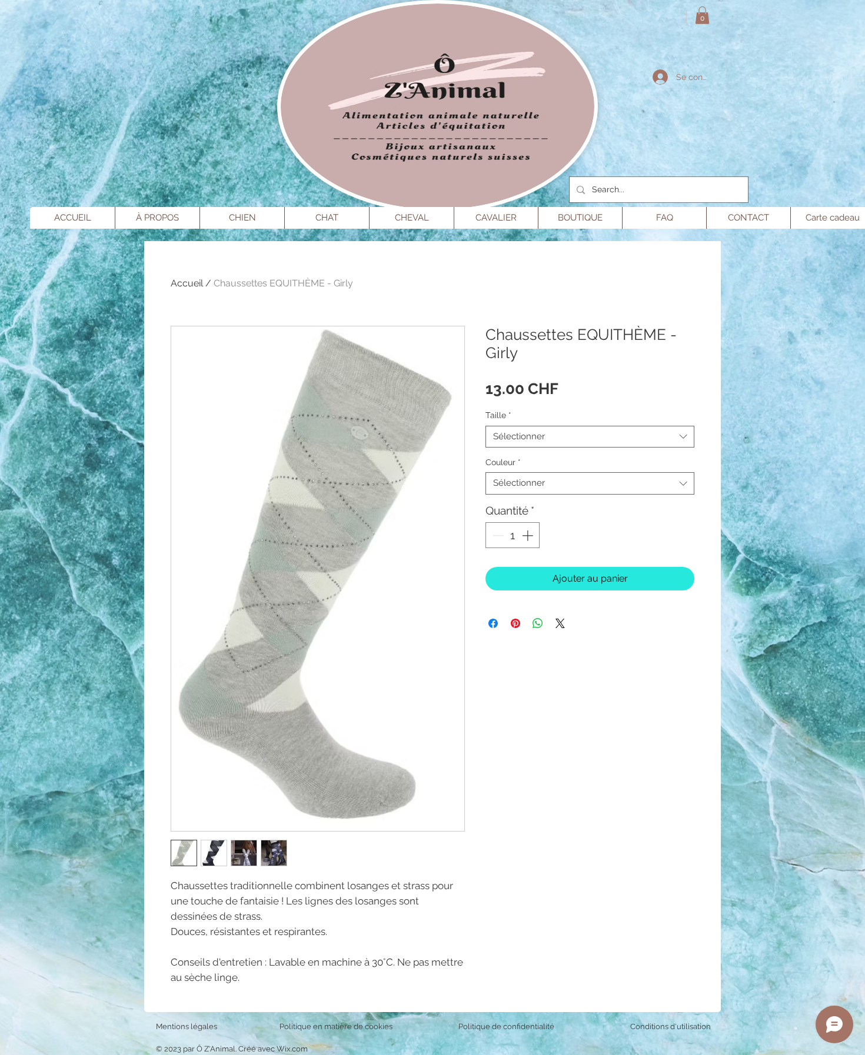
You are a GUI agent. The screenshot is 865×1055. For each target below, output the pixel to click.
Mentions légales (186, 1026)
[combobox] (589, 437)
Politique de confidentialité (506, 1026)
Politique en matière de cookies (337, 1026)
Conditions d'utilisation (670, 1026)
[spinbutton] (513, 535)
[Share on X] (560, 623)
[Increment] (528, 535)
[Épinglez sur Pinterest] (515, 623)
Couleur (503, 462)
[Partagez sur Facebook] (493, 623)
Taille (498, 415)
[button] (702, 15)
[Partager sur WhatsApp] (538, 623)
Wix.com (292, 1048)
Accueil (187, 283)
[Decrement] (497, 535)
